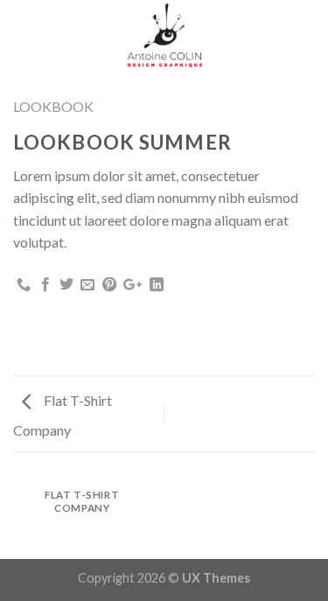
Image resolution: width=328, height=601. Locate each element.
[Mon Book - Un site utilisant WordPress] (164, 34)
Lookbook (53, 106)
